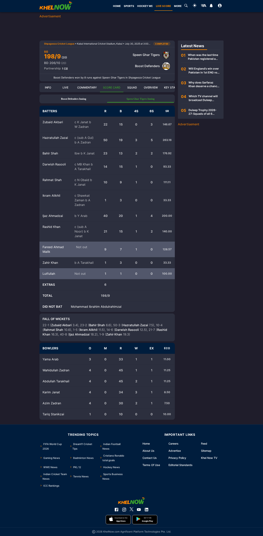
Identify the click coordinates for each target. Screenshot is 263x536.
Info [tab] (48, 87)
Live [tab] (65, 87)
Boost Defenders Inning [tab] (73, 98)
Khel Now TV (209, 457)
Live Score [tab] (163, 6)
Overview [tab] (151, 87)
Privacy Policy (177, 457)
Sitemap (206, 450)
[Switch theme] (194, 6)
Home (146, 443)
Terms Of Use (151, 465)
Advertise (174, 450)
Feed (204, 443)
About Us (148, 450)
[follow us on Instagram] (124, 509)
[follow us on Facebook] (116, 509)
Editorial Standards (180, 465)
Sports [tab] (129, 6)
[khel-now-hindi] (203, 6)
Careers (173, 443)
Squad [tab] (132, 87)
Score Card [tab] (111, 87)
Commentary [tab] (87, 87)
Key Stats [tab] (171, 87)
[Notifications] (211, 6)
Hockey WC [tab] (145, 6)
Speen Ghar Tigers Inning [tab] (140, 98)
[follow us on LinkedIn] (146, 509)
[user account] (220, 6)
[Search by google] (186, 6)
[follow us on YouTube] (139, 509)
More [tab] (178, 6)
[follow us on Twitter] (131, 509)
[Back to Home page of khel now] (55, 6)
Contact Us (149, 457)
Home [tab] (117, 6)
